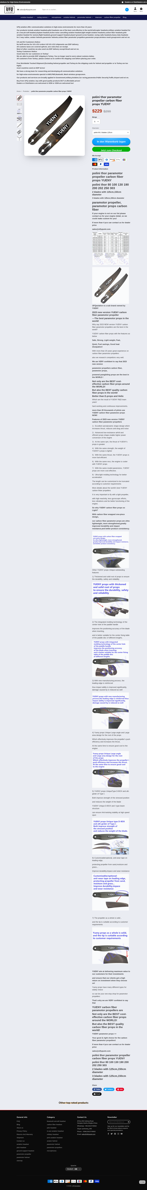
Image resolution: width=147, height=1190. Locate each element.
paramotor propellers (54, 1147)
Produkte (26, 91)
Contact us (21, 1141)
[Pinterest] (115, 1134)
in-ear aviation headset (55, 1131)
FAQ (18, 1121)
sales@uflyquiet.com (28, 9)
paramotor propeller (24, 1154)
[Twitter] (112, 1134)
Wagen (141, 9)
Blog (124, 17)
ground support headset (25, 1151)
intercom (98, 17)
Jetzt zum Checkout (111, 150)
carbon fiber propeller (112, 17)
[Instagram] (118, 1134)
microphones (56, 17)
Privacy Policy (22, 1131)
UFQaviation (76, 1186)
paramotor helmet (84, 17)
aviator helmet (52, 1141)
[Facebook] (108, 1134)
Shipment (20, 1137)
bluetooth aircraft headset (56, 1121)
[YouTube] (122, 1134)
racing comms (42, 17)
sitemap (20, 1160)
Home (19, 91)
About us (20, 1128)
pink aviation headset (55, 1137)
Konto (135, 9)
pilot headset (21, 1147)
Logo (9, 9)
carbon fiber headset (54, 1124)
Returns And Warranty (25, 1134)
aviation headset (27, 17)
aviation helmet (69, 17)
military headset (53, 1134)
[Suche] (127, 9)
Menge (94, 117)
